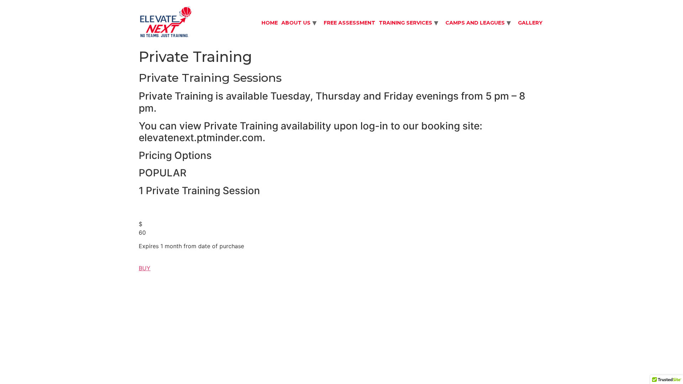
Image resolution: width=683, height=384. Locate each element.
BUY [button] (144, 268)
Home (269, 23)
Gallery (530, 23)
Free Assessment (349, 23)
